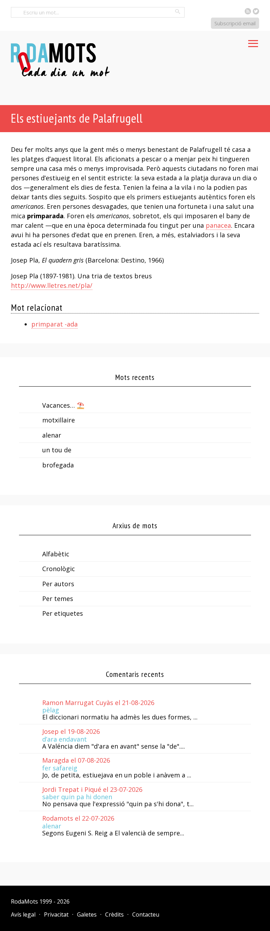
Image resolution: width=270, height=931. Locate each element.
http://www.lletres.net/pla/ (51, 285)
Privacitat (56, 914)
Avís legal (23, 914)
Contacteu (145, 914)
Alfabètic (55, 554)
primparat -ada (54, 324)
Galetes (87, 914)
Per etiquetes (62, 613)
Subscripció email (235, 23)
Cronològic (58, 568)
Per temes (57, 598)
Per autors (58, 584)
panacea (218, 225)
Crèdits (114, 914)
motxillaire (58, 420)
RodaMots (24, 901)
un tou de (56, 450)
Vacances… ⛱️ (63, 405)
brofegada (58, 465)
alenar (51, 435)
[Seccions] (253, 41)
